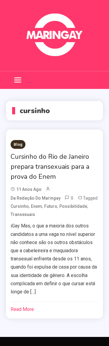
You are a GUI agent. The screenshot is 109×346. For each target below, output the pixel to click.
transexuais (23, 214)
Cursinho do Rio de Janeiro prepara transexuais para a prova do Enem (50, 166)
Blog (18, 144)
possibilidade (73, 206)
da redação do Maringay (36, 198)
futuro (50, 206)
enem (36, 206)
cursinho (20, 206)
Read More (22, 309)
